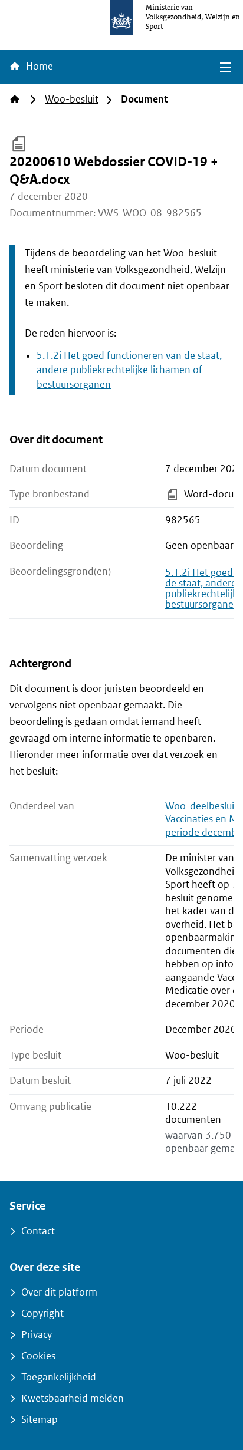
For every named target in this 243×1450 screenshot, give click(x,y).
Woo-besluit (71, 99)
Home (38, 66)
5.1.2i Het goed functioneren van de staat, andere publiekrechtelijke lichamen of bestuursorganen (129, 370)
